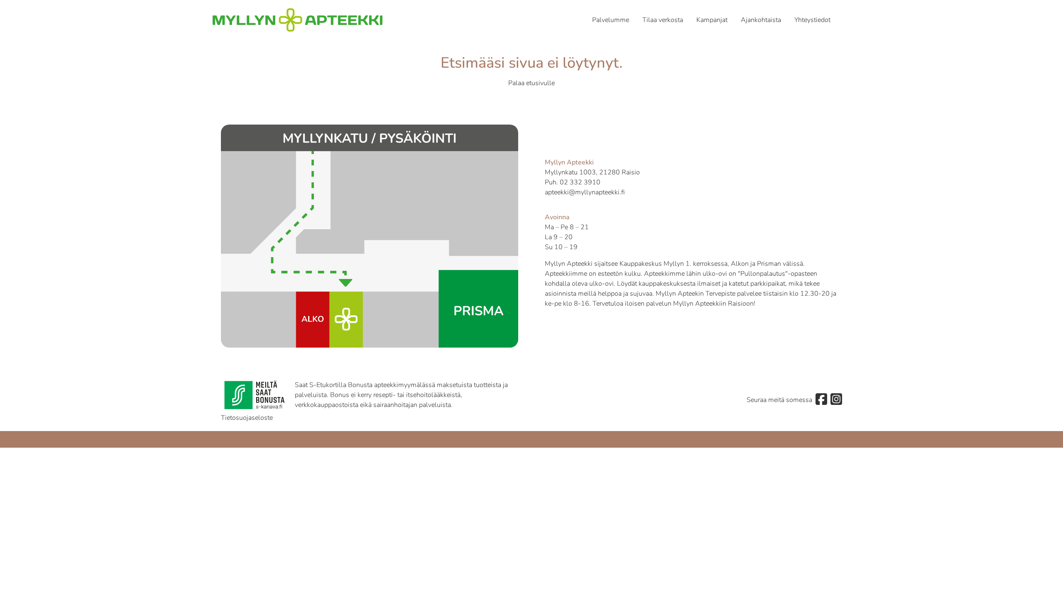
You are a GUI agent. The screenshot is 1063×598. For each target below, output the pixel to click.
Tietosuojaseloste (247, 417)
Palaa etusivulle (531, 83)
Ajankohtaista (761, 20)
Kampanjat (711, 20)
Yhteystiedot (812, 20)
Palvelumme (610, 20)
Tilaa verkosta (662, 20)
